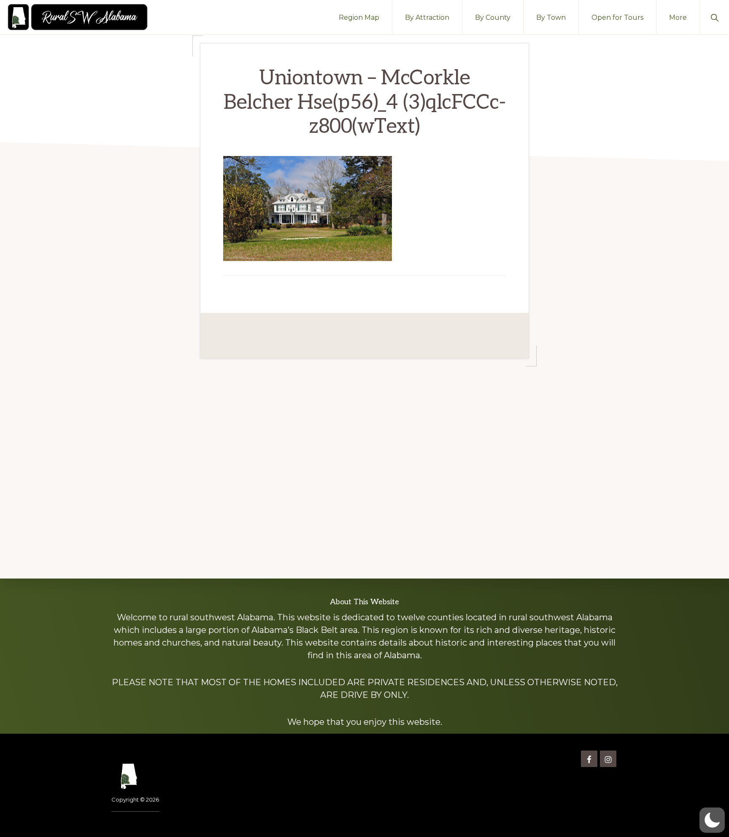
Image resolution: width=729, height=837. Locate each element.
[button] (714, 17)
